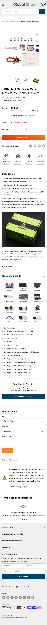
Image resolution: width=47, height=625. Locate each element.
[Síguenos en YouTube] (20, 597)
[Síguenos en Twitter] (7, 597)
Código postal (7, 437)
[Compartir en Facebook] (30, 146)
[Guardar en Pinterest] (35, 146)
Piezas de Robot (17, 19)
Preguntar (29, 164)
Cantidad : (5, 129)
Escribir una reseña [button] (23, 397)
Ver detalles (17, 164)
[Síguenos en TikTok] (24, 597)
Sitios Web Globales (8, 587)
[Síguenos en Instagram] (12, 597)
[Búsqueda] (42, 11)
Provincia (5, 426)
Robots (8, 19)
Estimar (7, 450)
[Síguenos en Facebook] (3, 597)
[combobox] (20, 11)
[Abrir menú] (3, 5)
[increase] (26, 129)
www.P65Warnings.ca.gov (17, 487)
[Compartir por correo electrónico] (43, 146)
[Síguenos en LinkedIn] (28, 597)
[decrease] (13, 129)
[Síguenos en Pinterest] (16, 597)
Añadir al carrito (23, 137)
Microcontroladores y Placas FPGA (33, 19)
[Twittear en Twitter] (39, 146)
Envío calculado (16, 115)
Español (27, 587)
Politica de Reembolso (10, 460)
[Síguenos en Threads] (32, 597)
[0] (43, 4)
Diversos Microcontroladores (9, 21)
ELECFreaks (7, 98)
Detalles (6, 164)
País (3, 416)
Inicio (2, 19)
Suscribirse (23, 577)
